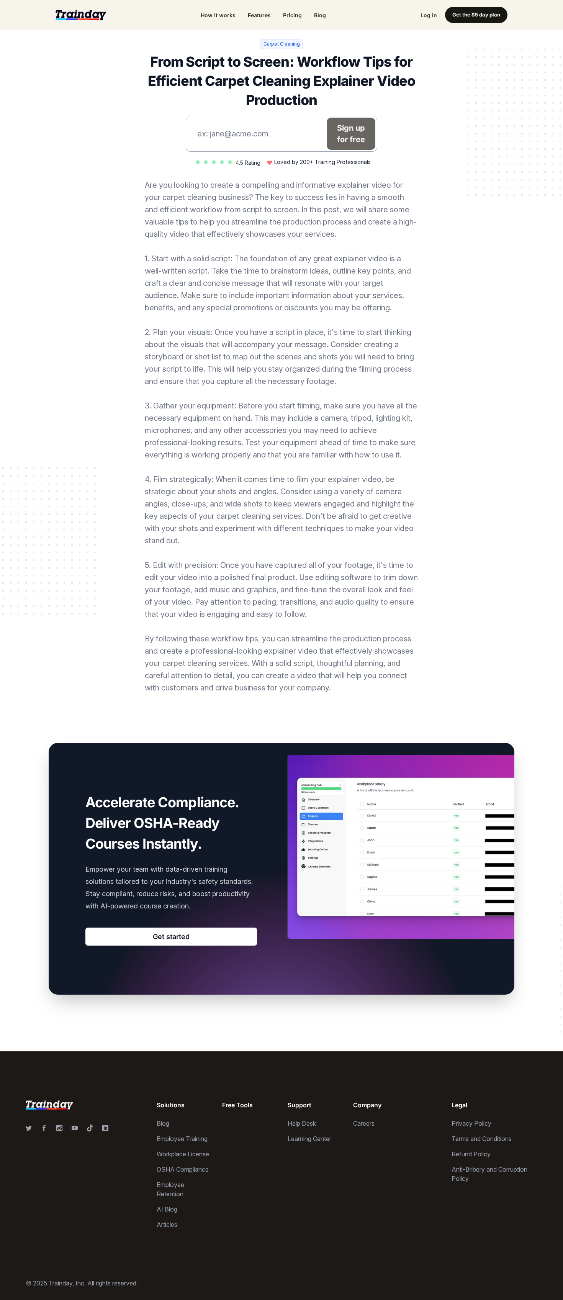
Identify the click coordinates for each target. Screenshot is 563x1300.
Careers (364, 1123)
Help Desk (302, 1123)
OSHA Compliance (183, 1169)
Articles (167, 1224)
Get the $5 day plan (476, 14)
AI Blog (167, 1209)
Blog (320, 15)
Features (259, 15)
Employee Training (182, 1139)
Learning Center (309, 1139)
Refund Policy (471, 1154)
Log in (429, 15)
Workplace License (183, 1154)
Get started (171, 937)
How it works (218, 15)
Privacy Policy (471, 1123)
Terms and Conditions (482, 1139)
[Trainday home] (81, 15)
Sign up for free (351, 133)
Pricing (292, 15)
